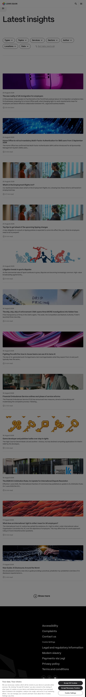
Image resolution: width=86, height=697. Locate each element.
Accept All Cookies (70, 683)
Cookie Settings (70, 693)
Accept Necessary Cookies (70, 688)
